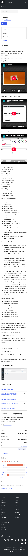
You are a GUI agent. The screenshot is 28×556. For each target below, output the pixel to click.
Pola (16, 505)
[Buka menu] (25, 2)
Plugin (16, 502)
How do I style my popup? (8, 408)
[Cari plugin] (16, 11)
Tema (16, 500)
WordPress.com (6, 522)
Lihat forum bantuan (6, 488)
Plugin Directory (5, 6)
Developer (4, 515)
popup (20, 449)
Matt (3, 524)
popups (24, 449)
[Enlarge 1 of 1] (24, 369)
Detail (4, 29)
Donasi (17, 515)
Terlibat (17, 510)
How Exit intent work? (7, 389)
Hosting (3, 502)
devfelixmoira (7, 20)
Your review (4, 477)
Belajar (3, 510)
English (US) (24, 445)
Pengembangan (7, 37)
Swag (17, 517)
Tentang (3, 497)
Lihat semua (23, 477)
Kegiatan (17, 512)
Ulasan (5, 33)
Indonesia (7, 536)
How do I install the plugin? (8, 399)
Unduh (4, 23)
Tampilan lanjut (5, 453)
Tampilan (17, 497)
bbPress (4, 527)
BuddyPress (5, 529)
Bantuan (5, 40)
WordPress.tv (5, 517)
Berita (3, 500)
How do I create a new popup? (9, 403)
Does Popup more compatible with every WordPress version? (9, 394)
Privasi (3, 505)
